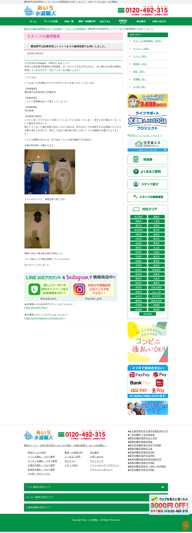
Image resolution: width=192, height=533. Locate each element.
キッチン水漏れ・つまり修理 (42, 461)
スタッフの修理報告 (75, 29)
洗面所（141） (140, 64)
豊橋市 (156, 216)
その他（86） (140, 87)
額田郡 (156, 309)
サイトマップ (97, 461)
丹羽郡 (138, 305)
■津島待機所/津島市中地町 (141, 463)
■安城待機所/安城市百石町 (141, 452)
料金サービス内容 (37, 452)
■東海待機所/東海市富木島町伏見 (144, 459)
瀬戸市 (138, 225)
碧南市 (156, 234)
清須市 (138, 287)
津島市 (138, 234)
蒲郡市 (138, 247)
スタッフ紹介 (71, 465)
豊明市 (138, 278)
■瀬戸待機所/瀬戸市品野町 (141, 456)
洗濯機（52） (140, 79)
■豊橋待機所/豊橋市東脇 (140, 442)
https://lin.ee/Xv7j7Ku (36, 307)
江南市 (156, 252)
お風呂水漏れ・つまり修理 (41, 465)
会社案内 (94, 452)
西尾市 (156, 243)
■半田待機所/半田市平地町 (141, 470)
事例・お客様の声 (73, 452)
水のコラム (70, 461)
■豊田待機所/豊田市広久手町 (142, 438)
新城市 (138, 261)
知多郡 (138, 309)
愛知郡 (138, 300)
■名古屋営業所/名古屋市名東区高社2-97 (148, 431)
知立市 (138, 270)
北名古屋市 (156, 287)
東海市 (156, 261)
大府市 (138, 265)
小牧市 (138, 256)
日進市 (156, 278)
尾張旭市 (156, 270)
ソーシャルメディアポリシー (104, 465)
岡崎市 (138, 221)
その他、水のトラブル (39, 474)
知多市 (156, 265)
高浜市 (138, 274)
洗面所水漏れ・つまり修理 (41, 469)
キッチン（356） (141, 49)
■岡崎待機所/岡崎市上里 (140, 449)
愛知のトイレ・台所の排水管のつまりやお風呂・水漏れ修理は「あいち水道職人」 (65, 445)
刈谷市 (138, 239)
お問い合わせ (97, 457)
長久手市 (156, 296)
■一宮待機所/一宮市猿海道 (141, 435)
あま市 (138, 296)
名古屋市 (138, 216)
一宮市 (156, 221)
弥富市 (138, 292)
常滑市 (138, 252)
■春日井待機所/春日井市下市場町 (144, 445)
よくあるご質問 (72, 457)
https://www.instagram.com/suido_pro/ (44, 318)
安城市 (138, 243)
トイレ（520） (140, 56)
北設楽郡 (147, 314)
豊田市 (156, 239)
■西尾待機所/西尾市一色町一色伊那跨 (147, 466)
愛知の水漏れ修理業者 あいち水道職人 (43, 29)
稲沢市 (156, 256)
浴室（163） (139, 71)
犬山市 (156, 247)
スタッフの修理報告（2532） (147, 41)
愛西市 (156, 283)
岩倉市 (156, 274)
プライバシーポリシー (101, 469)
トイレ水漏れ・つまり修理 (41, 457)
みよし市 (156, 292)
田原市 (138, 283)
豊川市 (156, 230)
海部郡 (156, 305)
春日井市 (138, 230)
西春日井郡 (156, 300)
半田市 (156, 225)
